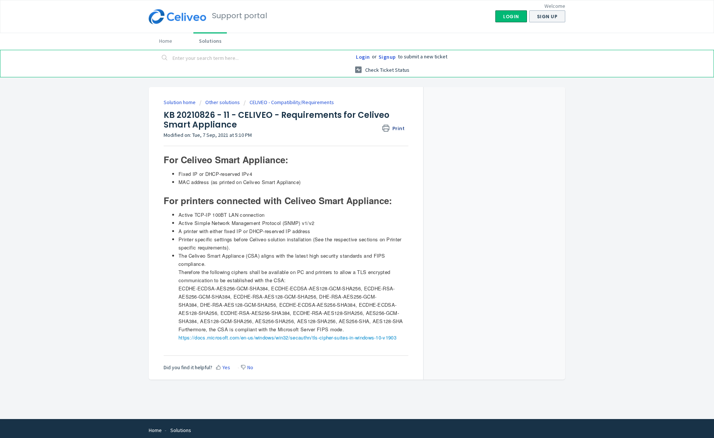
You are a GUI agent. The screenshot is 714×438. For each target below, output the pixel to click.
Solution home (180, 102)
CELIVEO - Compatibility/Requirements (292, 102)
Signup (387, 57)
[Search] (165, 58)
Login (363, 57)
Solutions (210, 41)
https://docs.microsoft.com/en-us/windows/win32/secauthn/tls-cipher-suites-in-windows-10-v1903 (287, 337)
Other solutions (222, 102)
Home (165, 41)
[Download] (343, 122)
